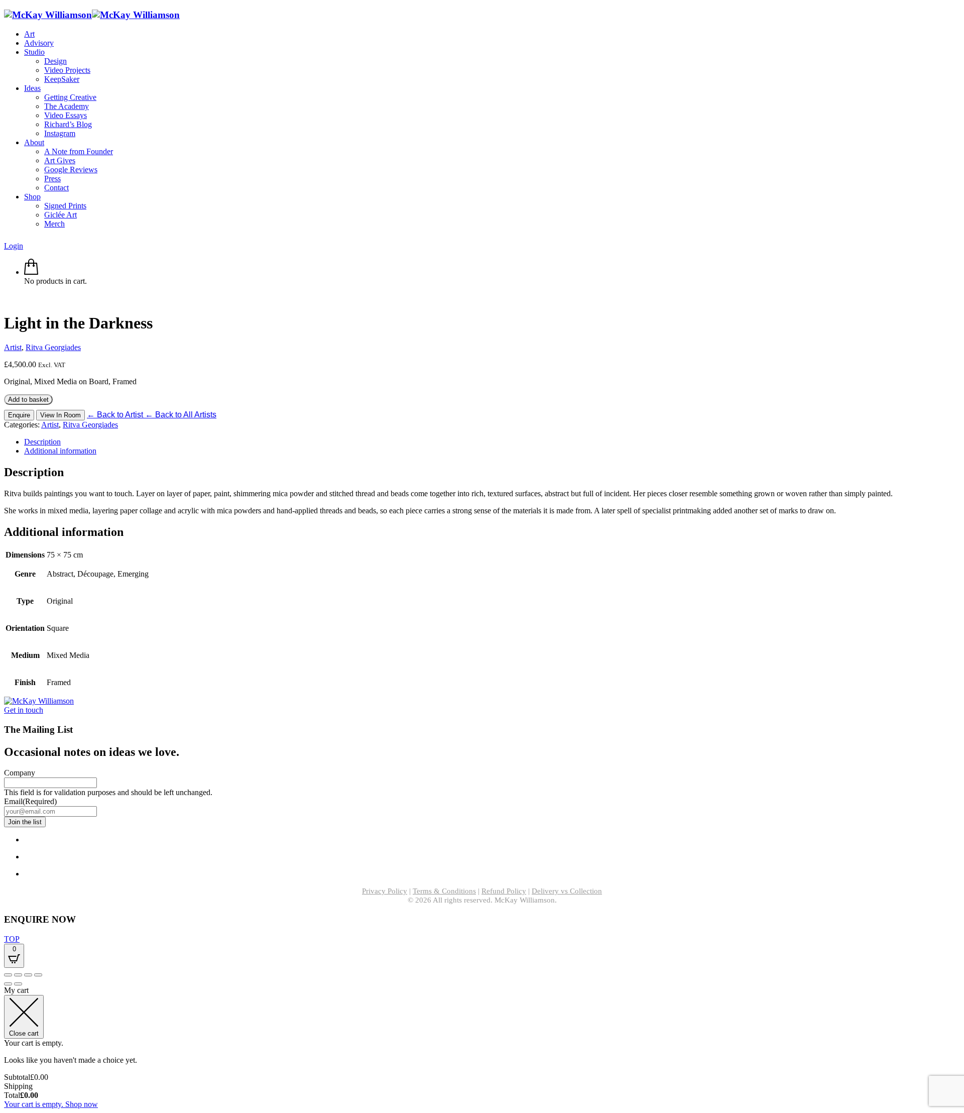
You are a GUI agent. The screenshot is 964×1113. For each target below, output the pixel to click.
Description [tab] (42, 441)
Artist (13, 347)
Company (19, 772)
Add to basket (28, 399)
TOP (12, 939)
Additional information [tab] (60, 451)
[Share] (28, 974)
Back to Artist (116, 414)
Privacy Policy (384, 891)
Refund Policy (503, 891)
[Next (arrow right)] (18, 983)
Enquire (19, 415)
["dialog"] (482, 1047)
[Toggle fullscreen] (18, 974)
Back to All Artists (180, 414)
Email (30, 801)
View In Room (60, 415)
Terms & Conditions (444, 891)
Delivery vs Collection (567, 891)
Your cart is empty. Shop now (51, 1104)
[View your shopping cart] (31, 272)
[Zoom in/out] (8, 974)
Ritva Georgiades (53, 347)
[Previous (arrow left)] (8, 983)
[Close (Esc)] (38, 974)
